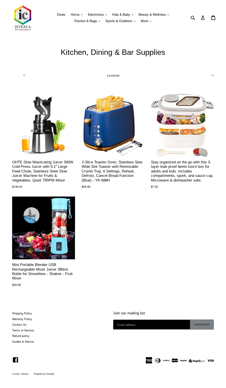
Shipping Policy (22, 313)
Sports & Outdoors (119, 20)
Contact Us (19, 324)
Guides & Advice (23, 341)
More (145, 20)
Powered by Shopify (44, 373)
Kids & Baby (121, 14)
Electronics (96, 14)
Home (75, 14)
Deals (61, 14)
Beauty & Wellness (153, 14)
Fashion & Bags (86, 20)
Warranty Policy (22, 319)
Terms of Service (23, 330)
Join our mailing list (129, 313)
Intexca (24, 373)
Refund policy (21, 336)
